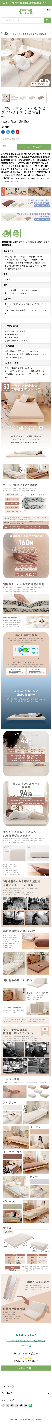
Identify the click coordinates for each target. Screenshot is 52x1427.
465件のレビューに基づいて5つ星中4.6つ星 (26, 1340)
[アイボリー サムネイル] (23, 98)
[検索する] (47, 20)
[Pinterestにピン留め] (17, 132)
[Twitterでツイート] (8, 132)
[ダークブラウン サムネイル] (41, 98)
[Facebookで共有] (3, 132)
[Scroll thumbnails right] (48, 98)
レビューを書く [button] (26, 1368)
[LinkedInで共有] (13, 132)
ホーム (4, 32)
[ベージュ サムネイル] (32, 98)
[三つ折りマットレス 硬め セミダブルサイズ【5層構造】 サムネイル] (5, 98)
